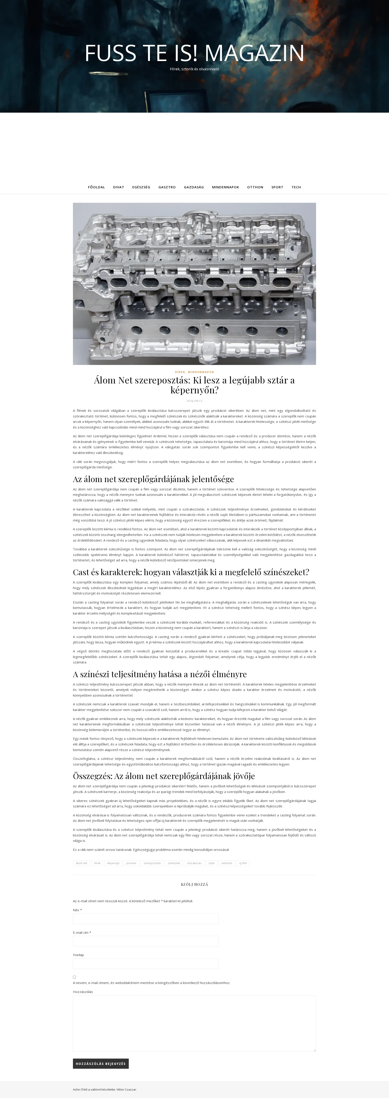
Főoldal (96, 187)
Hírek (180, 372)
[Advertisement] (194, 146)
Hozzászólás (83, 991)
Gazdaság (194, 187)
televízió (227, 863)
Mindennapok (225, 187)
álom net (81, 863)
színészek (174, 863)
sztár (211, 863)
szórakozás (194, 863)
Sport (277, 187)
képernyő (113, 863)
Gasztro (167, 187)
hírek (97, 863)
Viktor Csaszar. (126, 1089)
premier (131, 863)
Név (77, 910)
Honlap (78, 954)
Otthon (255, 187)
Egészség (141, 187)
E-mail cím (82, 932)
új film (243, 863)
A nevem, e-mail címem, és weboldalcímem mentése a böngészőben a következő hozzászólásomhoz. (151, 982)
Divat (118, 187)
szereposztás (152, 863)
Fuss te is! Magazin (194, 52)
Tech (296, 187)
